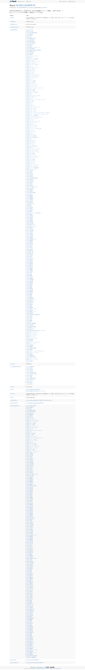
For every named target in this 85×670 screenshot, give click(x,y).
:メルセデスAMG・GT (31, 146)
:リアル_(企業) (30, 153)
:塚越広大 (29, 214)
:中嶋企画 (29, 175)
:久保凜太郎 (30, 180)
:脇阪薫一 (29, 287)
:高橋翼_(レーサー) (31, 311)
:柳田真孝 (29, 263)
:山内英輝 (29, 234)
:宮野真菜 (29, 516)
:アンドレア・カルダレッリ (32, 64)
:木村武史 (29, 255)
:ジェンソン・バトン (31, 83)
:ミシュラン (30, 144)
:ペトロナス (30, 130)
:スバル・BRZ (30, 90)
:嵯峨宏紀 (29, 242)
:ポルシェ (29, 138)
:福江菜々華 (30, 609)
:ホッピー (29, 133)
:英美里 (29, 620)
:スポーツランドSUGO (32, 92)
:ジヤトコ (29, 429)
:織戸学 (29, 285)
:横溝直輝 (29, 268)
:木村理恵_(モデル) (31, 558)
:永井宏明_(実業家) (31, 348)
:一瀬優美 (29, 453)
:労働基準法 (30, 198)
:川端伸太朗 (30, 355)
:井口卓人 (29, 183)
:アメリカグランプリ (31, 63)
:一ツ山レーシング (31, 169)
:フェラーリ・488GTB (31, 115)
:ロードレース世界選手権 (32, 167)
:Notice (29, 375)
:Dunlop (29, 368)
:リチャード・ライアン (32, 157)
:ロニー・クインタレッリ (32, 164)
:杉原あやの (30, 561)
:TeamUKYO (30, 53)
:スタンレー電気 (30, 89)
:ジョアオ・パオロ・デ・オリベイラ (34, 87)
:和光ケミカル (30, 204)
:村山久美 (29, 564)
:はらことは (30, 417)
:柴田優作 (29, 346)
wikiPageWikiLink (13, 29)
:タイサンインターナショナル (33, 95)
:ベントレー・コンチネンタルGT (33, 128)
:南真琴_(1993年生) (31, 485)
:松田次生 (29, 262)
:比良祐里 (29, 586)
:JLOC (29, 35)
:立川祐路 (29, 281)
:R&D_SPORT (30, 48)
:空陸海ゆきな (30, 610)
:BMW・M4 (30, 329)
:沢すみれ (29, 590)
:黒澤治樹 (29, 313)
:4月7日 (29, 317)
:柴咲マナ (29, 575)
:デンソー (29, 102)
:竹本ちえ (29, 613)
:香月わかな (30, 647)
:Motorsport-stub (31, 372)
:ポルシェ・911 (30, 140)
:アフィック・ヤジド (31, 358)
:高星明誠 (29, 307)
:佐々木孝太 (30, 188)
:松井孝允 (29, 259)
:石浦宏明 (29, 278)
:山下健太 (29, 233)
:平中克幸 (29, 243)
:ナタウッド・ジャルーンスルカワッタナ (35, 351)
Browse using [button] (21, 1)
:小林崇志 (29, 231)
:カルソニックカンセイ (32, 335)
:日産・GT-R (30, 252)
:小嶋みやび (30, 522)
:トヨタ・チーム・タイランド (33, 106)
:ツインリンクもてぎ (31, 337)
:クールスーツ (30, 73)
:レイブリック (30, 336)
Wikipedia (34, 668)
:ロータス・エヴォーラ (32, 166)
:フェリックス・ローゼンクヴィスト (34, 117)
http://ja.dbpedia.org (30, 7)
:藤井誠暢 (29, 289)
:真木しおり (30, 604)
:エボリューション (31, 70)
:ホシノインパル (30, 131)
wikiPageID (12, 21)
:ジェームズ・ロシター (32, 85)
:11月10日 (29, 29)
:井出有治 (29, 182)
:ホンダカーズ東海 (31, 135)
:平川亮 (29, 246)
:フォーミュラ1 (30, 119)
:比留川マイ (30, 584)
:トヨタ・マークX (31, 109)
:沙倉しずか (30, 588)
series (12, 363)
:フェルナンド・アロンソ (32, 118)
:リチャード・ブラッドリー (32, 156)
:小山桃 (29, 520)
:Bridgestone (30, 366)
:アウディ (29, 57)
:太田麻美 (29, 500)
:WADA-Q (29, 54)
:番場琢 (29, 275)
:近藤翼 (29, 294)
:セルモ (29, 93)
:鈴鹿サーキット (30, 300)
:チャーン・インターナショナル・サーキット (36, 99)
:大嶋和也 (29, 215)
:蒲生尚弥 (29, 288)
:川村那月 (29, 540)
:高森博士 (29, 349)
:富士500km (30, 223)
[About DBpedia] (13, 1)
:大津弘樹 (29, 217)
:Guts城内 (29, 34)
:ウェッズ (29, 66)
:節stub (29, 382)
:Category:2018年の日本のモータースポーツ (36, 330)
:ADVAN (29, 320)
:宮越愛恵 (29, 514)
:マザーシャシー (30, 143)
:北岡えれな (30, 482)
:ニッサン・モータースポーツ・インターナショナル (37, 114)
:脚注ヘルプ (30, 384)
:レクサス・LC (30, 160)
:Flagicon (29, 369)
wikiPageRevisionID (14, 27)
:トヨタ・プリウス (31, 108)
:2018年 (29, 316)
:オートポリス (30, 71)
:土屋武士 (29, 208)
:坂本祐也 (29, 210)
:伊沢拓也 (29, 185)
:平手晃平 (29, 247)
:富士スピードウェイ (31, 226)
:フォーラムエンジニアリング (33, 121)
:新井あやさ (30, 549)
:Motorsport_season (31, 373)
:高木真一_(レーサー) (31, 308)
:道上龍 (29, 295)
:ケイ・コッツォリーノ (32, 77)
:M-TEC (29, 45)
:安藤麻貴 (29, 509)
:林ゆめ (29, 571)
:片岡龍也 (29, 271)
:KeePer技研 (30, 40)
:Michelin (29, 371)
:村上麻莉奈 (30, 562)
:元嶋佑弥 (29, 191)
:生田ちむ (29, 599)
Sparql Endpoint (72, 1)
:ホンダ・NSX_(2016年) (32, 137)
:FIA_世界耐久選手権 (31, 32)
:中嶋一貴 (29, 173)
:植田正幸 (29, 265)
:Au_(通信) (29, 324)
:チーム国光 (30, 101)
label (11, 397)
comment (12, 393)
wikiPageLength (13, 24)
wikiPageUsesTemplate (15, 366)
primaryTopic (14, 662)
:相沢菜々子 (30, 603)
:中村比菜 (29, 461)
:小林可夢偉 (30, 230)
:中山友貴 (29, 170)
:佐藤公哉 (29, 189)
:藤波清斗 (29, 291)
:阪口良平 (29, 303)
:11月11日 (29, 31)
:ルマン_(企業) (30, 159)
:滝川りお (29, 593)
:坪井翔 (29, 211)
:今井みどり (30, 469)
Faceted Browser (63, 1)
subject (12, 389)
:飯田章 (29, 305)
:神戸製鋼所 (30, 279)
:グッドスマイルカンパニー (32, 74)
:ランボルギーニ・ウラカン (32, 151)
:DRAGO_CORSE (31, 405)
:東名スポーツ (30, 258)
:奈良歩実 (29, 503)
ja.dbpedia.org (44, 7)
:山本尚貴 (29, 236)
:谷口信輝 (29, 292)
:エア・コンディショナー (32, 67)
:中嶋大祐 (29, 176)
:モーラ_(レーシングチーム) (33, 149)
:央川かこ (29, 501)
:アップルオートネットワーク (33, 61)
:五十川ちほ (30, 465)
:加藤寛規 (29, 196)
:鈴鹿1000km (30, 298)
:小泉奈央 (29, 527)
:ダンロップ (30, 98)
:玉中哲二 (29, 272)
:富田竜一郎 (30, 227)
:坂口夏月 (29, 353)
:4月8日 (29, 319)
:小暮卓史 (29, 228)
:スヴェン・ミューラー (32, 359)
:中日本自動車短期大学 (32, 178)
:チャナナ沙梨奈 (30, 433)
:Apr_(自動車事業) (31, 323)
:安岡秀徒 (29, 218)
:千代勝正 (29, 199)
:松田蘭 (29, 570)
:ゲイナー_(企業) (31, 80)
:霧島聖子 (29, 644)
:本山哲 (29, 256)
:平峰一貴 (29, 244)
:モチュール (30, 147)
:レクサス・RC (30, 162)
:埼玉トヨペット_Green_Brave (33, 212)
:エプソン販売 (30, 69)
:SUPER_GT (30, 51)
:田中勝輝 (29, 339)
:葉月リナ (29, 622)
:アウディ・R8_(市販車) (32, 58)
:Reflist (29, 376)
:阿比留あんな (30, 642)
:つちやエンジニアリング (32, 56)
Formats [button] (29, 1)
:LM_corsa (29, 44)
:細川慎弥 (29, 284)
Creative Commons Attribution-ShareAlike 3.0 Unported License (52, 668)
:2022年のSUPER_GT (31, 655)
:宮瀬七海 (29, 511)
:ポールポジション (31, 141)
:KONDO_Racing (31, 38)
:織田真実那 (30, 617)
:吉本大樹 (29, 201)
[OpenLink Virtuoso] (33, 667)
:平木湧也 (29, 361)
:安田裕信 (29, 220)
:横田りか (29, 580)
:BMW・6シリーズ (31, 327)
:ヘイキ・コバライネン (32, 125)
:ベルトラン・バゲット (32, 127)
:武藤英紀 (29, 269)
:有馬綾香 (29, 555)
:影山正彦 (29, 249)
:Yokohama (30, 379)
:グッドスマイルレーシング (32, 76)
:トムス (29, 103)
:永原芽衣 (29, 587)
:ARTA (29, 321)
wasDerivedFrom (14, 400)
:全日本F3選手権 (30, 192)
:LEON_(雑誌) (30, 41)
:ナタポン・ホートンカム (32, 352)
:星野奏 (29, 554)
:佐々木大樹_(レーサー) (32, 186)
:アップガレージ (30, 60)
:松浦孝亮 (29, 260)
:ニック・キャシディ (31, 111)
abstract (12, 17)
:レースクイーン (30, 163)
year (12, 386)
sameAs (13, 659)
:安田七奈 (29, 506)
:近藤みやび (30, 632)
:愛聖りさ (29, 548)
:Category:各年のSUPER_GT (33, 314)
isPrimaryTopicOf (13, 403)
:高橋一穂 (29, 310)
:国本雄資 (29, 207)
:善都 (28, 205)
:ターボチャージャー (31, 96)
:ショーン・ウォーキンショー (33, 342)
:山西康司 (29, 237)
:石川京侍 (29, 276)
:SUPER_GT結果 (31, 378)
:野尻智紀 (29, 297)
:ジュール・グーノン (31, 86)
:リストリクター (30, 154)
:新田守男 (29, 250)
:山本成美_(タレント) (31, 535)
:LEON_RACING (30, 42)
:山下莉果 (29, 530)
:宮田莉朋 (29, 221)
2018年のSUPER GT (25, 5)
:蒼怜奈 (29, 625)
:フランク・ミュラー (31, 122)
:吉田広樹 (29, 202)
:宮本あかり (30, 510)
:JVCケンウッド (30, 37)
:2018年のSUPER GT (32, 659)
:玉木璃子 (29, 597)
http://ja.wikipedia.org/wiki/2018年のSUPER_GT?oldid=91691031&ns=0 (39, 400)
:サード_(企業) (30, 82)
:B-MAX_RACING (31, 326)
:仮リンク (29, 381)
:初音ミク (29, 194)
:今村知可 (29, 471)
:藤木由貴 (29, 628)
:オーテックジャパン (31, 333)
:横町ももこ (30, 581)
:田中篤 (29, 273)
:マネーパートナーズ (31, 332)
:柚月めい (29, 572)
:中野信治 (29, 179)
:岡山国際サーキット (31, 239)
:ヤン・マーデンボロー (32, 150)
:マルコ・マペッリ (31, 343)
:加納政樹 (29, 195)
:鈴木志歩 (29, 638)
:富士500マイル (30, 224)
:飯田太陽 (29, 340)
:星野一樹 (29, 253)
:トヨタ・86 (30, 105)
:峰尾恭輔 (29, 240)
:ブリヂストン (30, 124)
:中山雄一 (29, 172)
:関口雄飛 (29, 301)
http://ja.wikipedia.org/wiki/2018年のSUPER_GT (35, 403)
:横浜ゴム (29, 266)
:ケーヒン (29, 79)
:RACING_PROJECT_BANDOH (33, 50)
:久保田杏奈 (30, 463)
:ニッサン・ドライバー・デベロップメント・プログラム (38, 112)
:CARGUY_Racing (31, 356)
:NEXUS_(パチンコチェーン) (33, 47)
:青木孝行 (29, 304)
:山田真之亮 (30, 345)
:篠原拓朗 (29, 282)
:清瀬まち (29, 591)
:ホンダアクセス (30, 134)
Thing (17, 7)
